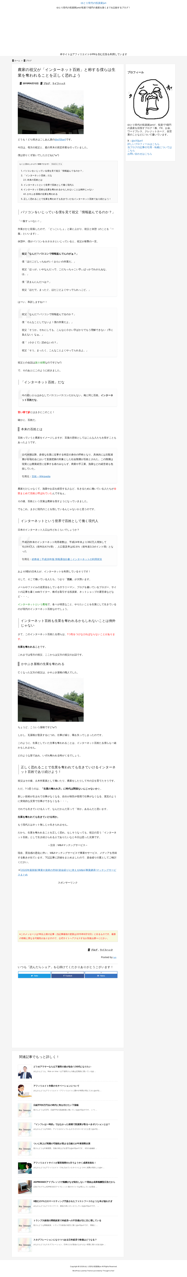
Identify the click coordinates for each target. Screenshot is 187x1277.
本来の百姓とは (32, 179)
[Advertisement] (93, 32)
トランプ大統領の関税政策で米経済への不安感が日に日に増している (67, 1220)
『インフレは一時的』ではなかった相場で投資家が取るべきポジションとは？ (71, 1124)
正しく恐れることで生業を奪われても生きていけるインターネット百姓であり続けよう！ (66, 199)
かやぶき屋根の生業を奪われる (40, 194)
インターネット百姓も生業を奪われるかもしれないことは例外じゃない (57, 189)
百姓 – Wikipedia (41, 476)
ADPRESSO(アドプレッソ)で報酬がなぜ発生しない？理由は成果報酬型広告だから (74, 1182)
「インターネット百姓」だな (36, 175)
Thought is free (108, 1271)
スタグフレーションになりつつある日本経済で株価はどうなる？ (65, 1239)
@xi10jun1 (60, 139)
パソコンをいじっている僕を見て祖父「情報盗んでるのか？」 (52, 170)
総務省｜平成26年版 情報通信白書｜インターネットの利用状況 (67, 559)
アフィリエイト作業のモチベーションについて (56, 1085)
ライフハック (58, 83)
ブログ (29, 60)
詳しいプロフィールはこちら (143, 144)
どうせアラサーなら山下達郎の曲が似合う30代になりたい (62, 1066)
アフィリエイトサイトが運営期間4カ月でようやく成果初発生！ (64, 1162)
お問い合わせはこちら (139, 153)
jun (114, 957)
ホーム (17, 60)
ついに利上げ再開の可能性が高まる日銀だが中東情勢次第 (61, 1143)
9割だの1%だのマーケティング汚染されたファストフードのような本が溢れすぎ (72, 1201)
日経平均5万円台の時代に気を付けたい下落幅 (56, 1105)
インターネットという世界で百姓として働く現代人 (47, 184)
